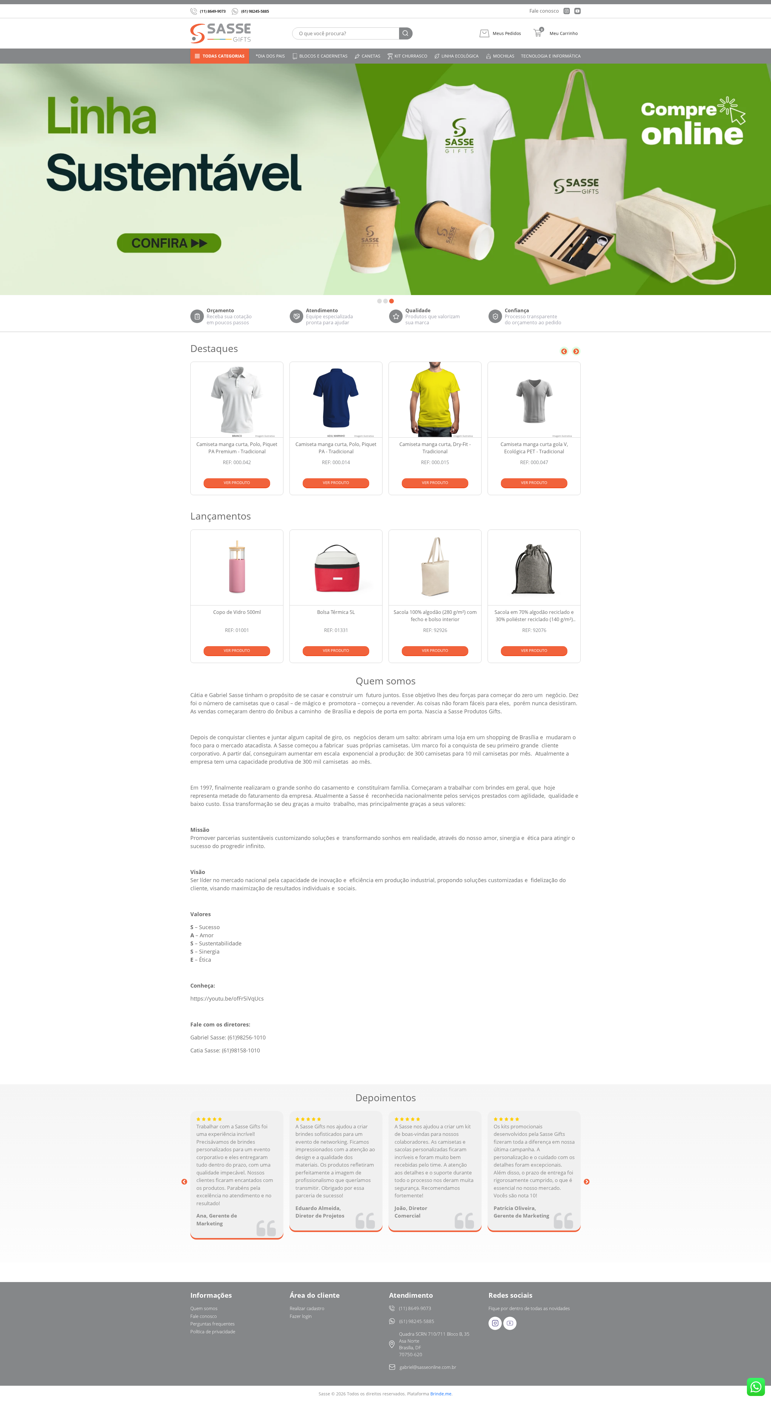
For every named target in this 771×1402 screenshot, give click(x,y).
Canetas (371, 56)
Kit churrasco (411, 56)
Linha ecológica (460, 56)
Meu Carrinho (564, 33)
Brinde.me (440, 1394)
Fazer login (301, 1316)
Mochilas (503, 56)
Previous (564, 351)
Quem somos (203, 1308)
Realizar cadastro (307, 1308)
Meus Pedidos (507, 33)
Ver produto (237, 482)
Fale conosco (544, 11)
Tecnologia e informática (551, 56)
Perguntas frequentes (212, 1324)
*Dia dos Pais (270, 56)
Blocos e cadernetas (323, 56)
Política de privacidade (212, 1331)
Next (576, 351)
